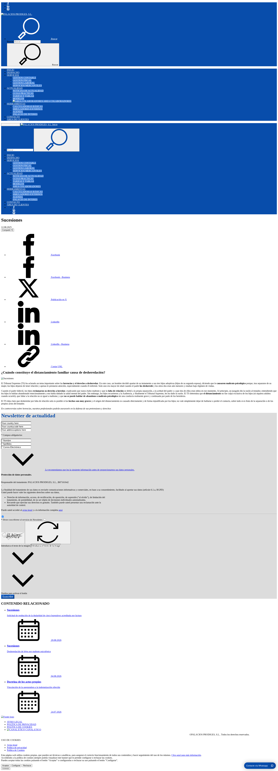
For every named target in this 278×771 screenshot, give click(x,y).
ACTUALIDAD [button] (15, 88)
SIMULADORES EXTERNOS (28, 109)
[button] (32, 39)
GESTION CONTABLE (24, 77)
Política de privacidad (17, 747)
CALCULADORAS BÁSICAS (28, 106)
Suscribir (7, 596)
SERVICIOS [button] (13, 75)
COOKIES (5, 768)
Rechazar (27, 765)
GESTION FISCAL (22, 80)
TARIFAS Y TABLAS (23, 96)
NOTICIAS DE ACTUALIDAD (28, 90)
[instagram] (8, 9)
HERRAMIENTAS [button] (16, 104)
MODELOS (18, 98)
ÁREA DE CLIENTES (18, 119)
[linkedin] (8, 6)
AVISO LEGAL (14, 722)
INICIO (10, 70)
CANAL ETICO (33, 729)
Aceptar (5, 765)
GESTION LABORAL (24, 83)
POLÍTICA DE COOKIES (19, 727)
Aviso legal (12, 745)
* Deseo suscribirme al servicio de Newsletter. (22, 520)
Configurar (16, 765)
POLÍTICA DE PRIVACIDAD (21, 724)
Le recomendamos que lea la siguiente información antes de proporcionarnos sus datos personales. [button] (90, 470)
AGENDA (18, 111)
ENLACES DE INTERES (25, 114)
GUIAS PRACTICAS (23, 93)
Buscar (10, 41)
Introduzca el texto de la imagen (15, 545)
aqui (61, 510)
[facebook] (8, 3)
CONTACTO (13, 117)
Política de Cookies (16, 750)
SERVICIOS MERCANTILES (27, 85)
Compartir (6, 230)
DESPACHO (13, 72)
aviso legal (27, 510)
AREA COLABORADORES (57, 101)
